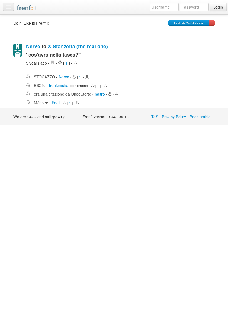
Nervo (33, 46)
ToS (154, 116)
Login (218, 7)
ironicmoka (58, 85)
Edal (56, 102)
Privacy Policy (174, 116)
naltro (100, 94)
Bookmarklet (201, 116)
